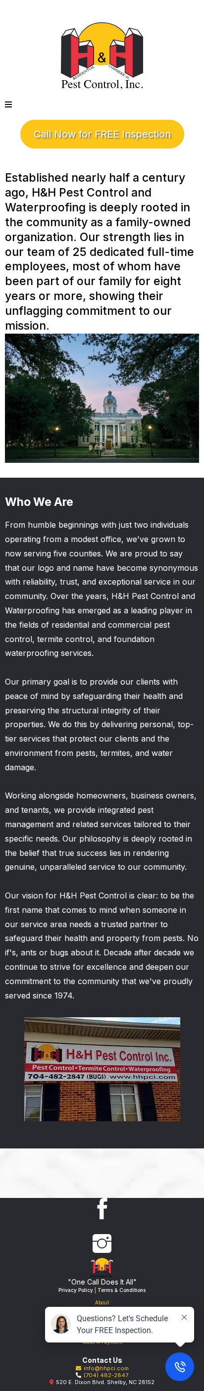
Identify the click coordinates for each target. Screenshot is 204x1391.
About (102, 1302)
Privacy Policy (75, 1290)
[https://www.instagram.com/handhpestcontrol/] (102, 1243)
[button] (8, 104)
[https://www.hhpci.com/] (102, 56)
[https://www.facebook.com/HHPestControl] (102, 1208)
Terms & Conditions (122, 1290)
